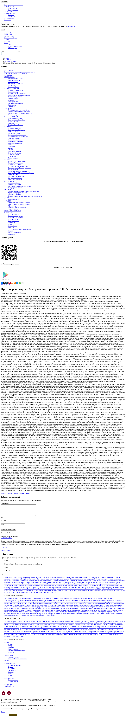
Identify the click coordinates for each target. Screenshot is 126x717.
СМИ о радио (12, 48)
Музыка (10, 667)
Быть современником (14, 140)
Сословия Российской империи (18, 166)
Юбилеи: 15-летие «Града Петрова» (19, 202)
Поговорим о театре (14, 133)
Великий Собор (13, 92)
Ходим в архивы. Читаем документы (19, 168)
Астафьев (27, 493)
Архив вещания (13, 649)
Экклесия (11, 100)
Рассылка (7, 660)
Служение (11, 106)
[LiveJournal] (7, 283)
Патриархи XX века (14, 164)
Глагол (10, 145)
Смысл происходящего (15, 216)
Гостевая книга (9, 18)
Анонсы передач (13, 657)
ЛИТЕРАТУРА (9, 181)
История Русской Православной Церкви (21, 173)
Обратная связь (13, 209)
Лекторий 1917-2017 (10, 686)
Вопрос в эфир (9, 36)
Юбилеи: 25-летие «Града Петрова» (15, 73)
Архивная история (14, 138)
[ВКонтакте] (2, 283)
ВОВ (22, 493)
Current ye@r (5, 533)
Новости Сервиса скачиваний (17, 207)
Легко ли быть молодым (15, 217)
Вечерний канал (13, 219)
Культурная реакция (14, 151)
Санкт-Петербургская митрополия (19, 95)
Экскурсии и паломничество (13, 5)
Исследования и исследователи (18, 136)
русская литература (14, 493)
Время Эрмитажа (13, 121)
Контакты (7, 20)
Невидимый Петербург (15, 118)
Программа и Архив (10, 38)
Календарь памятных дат (16, 176)
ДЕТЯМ (7, 197)
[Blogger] (12, 283)
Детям (10, 673)
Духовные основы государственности (20, 113)
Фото (9, 44)
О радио (10, 644)
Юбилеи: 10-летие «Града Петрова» (19, 204)
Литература (11, 668)
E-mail (3, 521)
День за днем (8, 655)
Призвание (11, 222)
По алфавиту (8, 75)
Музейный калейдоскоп (15, 125)
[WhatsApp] (20, 283)
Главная (6, 58)
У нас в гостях (12, 156)
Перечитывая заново (14, 184)
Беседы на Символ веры (15, 90)
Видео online (8, 34)
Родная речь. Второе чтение (17, 135)
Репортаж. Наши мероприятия (21, 229)
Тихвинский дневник (15, 97)
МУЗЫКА (7, 189)
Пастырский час (13, 101)
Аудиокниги (12, 670)
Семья (10, 224)
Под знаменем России (15, 178)
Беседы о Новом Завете (15, 78)
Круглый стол (12, 226)
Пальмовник (12, 105)
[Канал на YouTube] (9, 693)
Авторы (6, 39)
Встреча (10, 148)
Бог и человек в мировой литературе (19, 186)
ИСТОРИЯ (8, 159)
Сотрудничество (13, 10)
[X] (4, 283)
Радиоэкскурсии (13, 158)
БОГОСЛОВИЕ (9, 77)
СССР (6, 493)
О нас (6, 43)
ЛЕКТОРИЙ (8, 108)
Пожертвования (13, 8)
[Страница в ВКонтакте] (3, 693)
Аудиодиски (8, 11)
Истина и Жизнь (13, 87)
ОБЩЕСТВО (8, 212)
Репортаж (11, 227)
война (3, 493)
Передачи (7, 41)
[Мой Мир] (17, 283)
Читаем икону (12, 115)
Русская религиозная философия (18, 110)
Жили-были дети (13, 199)
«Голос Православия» (15, 46)
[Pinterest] (9, 283)
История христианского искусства (19, 111)
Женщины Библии (14, 80)
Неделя (10, 231)
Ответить (4, 547)
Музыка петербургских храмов (18, 192)
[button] (1, 23)
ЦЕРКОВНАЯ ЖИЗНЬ (11, 88)
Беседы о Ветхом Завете (15, 83)
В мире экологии (13, 221)
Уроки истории (13, 169)
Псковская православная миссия (18, 171)
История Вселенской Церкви (17, 161)
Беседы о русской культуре (16, 130)
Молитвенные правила (15, 103)
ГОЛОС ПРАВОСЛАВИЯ (12, 211)
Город (2, 524)
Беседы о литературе (10, 61)
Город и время (12, 123)
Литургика (11, 85)
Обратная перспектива (15, 143)
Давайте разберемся (14, 232)
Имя (3, 517)
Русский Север (13, 131)
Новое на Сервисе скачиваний (17, 659)
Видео (10, 675)
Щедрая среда (12, 206)
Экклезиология (13, 82)
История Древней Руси (15, 163)
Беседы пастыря (13, 98)
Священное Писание (14, 665)
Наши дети (11, 234)
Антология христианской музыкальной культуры (23, 191)
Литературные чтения (15, 188)
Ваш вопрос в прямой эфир (16, 650)
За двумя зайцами (13, 154)
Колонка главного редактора (17, 93)
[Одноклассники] (15, 283)
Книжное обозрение (14, 153)
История (10, 672)
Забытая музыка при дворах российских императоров (25, 196)
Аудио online (8, 33)
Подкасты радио (9, 13)
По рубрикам (8, 70)
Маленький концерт (14, 194)
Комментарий (5, 503)
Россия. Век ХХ (13, 174)
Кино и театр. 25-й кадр (15, 141)
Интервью (11, 16)
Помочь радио (5, 284)
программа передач (7, 550)
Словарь (10, 149)
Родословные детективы (16, 179)
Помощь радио (9, 6)
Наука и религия (13, 214)
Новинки (11, 15)
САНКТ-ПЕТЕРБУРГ (11, 116)
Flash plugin (71, 26)
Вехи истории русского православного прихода (19, 72)
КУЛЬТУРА (8, 59)
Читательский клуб (14, 183)
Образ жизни (12, 146)
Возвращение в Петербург (16, 120)
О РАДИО (7, 201)
